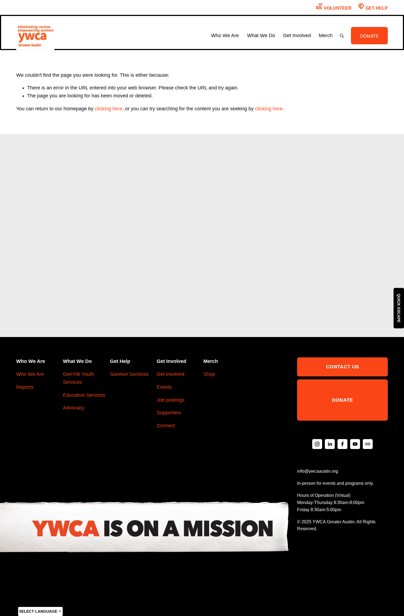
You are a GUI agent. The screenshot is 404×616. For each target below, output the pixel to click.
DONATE (369, 35)
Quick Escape (399, 308)
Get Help (373, 6)
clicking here (108, 108)
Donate (342, 400)
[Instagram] (317, 444)
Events (164, 387)
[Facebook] (342, 444)
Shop (209, 374)
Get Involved (170, 374)
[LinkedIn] (330, 444)
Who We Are (30, 374)
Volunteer (334, 6)
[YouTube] (355, 444)
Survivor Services (129, 374)
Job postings (170, 400)
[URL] (368, 444)
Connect (166, 425)
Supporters (169, 412)
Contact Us (342, 366)
